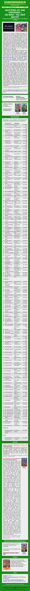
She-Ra (23, 41)
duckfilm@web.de (21, 584)
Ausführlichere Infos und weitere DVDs (7, 109)
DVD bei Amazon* (17, 112)
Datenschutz (8, 585)
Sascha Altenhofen (14, 587)
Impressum (4, 585)
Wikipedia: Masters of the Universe (10, 577)
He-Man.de (5, 575)
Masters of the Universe (13, 89)
